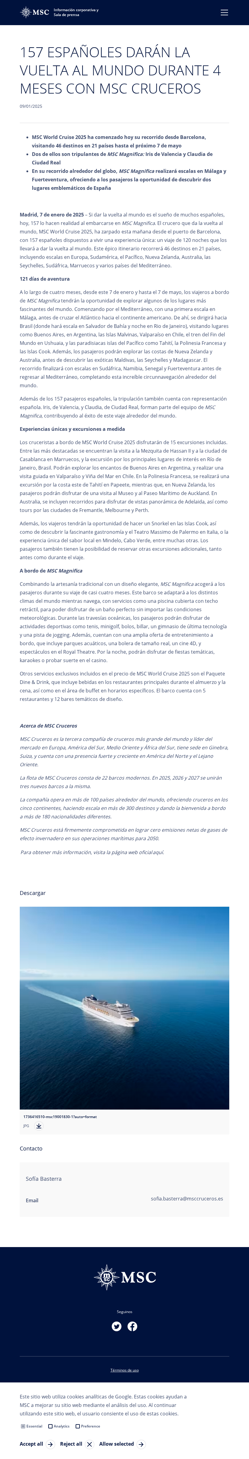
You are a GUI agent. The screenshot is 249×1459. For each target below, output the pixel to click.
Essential (34, 1426)
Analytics (62, 1426)
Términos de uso (125, 1370)
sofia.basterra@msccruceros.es (187, 1198)
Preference (90, 1426)
